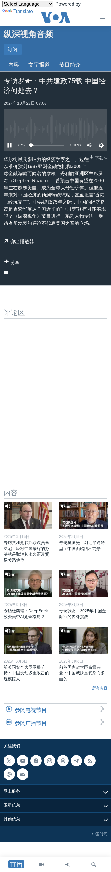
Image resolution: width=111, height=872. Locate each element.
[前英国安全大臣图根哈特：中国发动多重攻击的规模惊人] (28, 640)
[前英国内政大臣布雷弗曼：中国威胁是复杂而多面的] (83, 640)
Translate (23, 11)
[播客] (9, 774)
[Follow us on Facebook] (36, 760)
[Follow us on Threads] (63, 760)
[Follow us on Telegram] (76, 760)
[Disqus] (55, 393)
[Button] (11, 263)
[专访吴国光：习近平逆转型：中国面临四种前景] (83, 515)
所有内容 (99, 688)
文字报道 (39, 65)
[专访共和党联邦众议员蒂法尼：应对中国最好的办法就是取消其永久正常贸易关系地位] (28, 515)
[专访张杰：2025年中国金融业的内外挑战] (83, 583)
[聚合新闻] (89, 760)
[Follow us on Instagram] (49, 760)
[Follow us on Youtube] (22, 760)
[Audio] (68, 864)
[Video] (41, 864)
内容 (13, 65)
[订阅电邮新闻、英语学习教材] (22, 774)
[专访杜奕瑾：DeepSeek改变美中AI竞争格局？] (28, 583)
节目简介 (70, 65)
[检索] (94, 864)
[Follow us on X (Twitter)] (9, 760)
